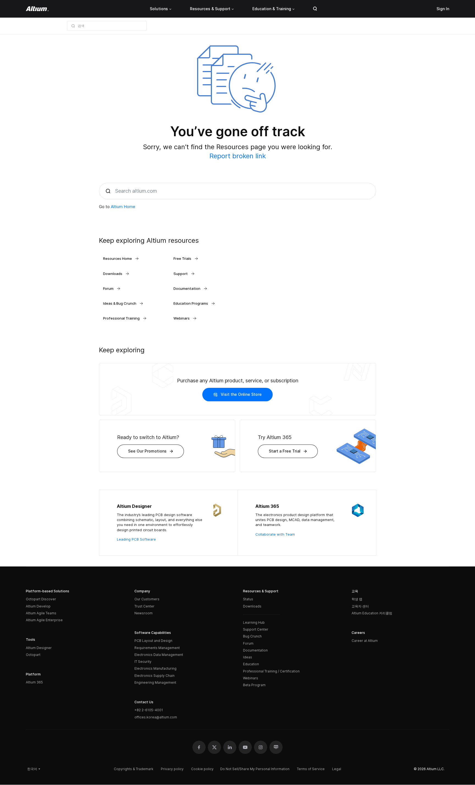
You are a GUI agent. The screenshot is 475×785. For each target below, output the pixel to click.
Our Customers (146, 599)
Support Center (255, 629)
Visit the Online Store (241, 394)
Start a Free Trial (284, 451)
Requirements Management (157, 648)
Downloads (252, 606)
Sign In (443, 8)
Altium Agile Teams (41, 613)
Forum (248, 643)
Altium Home (123, 206)
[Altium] (37, 8)
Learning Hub (254, 622)
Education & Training (271, 8)
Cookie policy (202, 769)
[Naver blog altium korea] (276, 747)
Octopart (33, 655)
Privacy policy (172, 769)
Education (251, 664)
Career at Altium (365, 641)
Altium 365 (34, 682)
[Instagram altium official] (260, 747)
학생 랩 (357, 599)
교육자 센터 (360, 606)
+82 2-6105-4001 (148, 710)
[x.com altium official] (214, 747)
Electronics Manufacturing (155, 668)
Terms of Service (311, 769)
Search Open (315, 8)
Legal (336, 769)
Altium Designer (39, 648)
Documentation (255, 650)
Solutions (159, 8)
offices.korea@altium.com (155, 717)
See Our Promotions (147, 451)
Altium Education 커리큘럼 (372, 613)
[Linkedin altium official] (229, 747)
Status (248, 599)
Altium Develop (38, 606)
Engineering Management (155, 682)
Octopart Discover (41, 599)
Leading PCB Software (136, 539)
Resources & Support (210, 8)
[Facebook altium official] (199, 747)
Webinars (250, 678)
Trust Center (144, 606)
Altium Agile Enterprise (44, 620)
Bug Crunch (252, 636)
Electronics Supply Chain (154, 676)
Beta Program (254, 685)
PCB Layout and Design (153, 641)
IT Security (142, 661)
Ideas (247, 657)
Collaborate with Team (275, 534)
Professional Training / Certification (271, 671)
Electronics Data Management (158, 655)
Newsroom (143, 613)
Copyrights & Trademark (133, 769)
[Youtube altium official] (245, 747)
